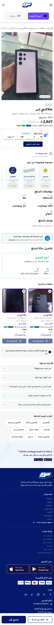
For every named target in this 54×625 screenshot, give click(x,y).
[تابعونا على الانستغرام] (38, 594)
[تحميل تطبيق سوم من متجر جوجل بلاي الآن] (39, 459)
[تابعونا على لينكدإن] (25, 594)
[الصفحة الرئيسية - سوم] (27, 5)
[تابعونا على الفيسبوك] (50, 594)
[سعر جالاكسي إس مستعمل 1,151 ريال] (14, 301)
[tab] (38, 16)
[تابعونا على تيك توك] (32, 594)
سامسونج (43, 117)
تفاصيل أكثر (12, 239)
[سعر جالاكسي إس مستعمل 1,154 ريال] (40, 301)
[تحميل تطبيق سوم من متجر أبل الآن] (48, 459)
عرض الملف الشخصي (33, 144)
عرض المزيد (45, 185)
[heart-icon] (49, 291)
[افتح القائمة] (50, 5)
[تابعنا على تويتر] (44, 594)
